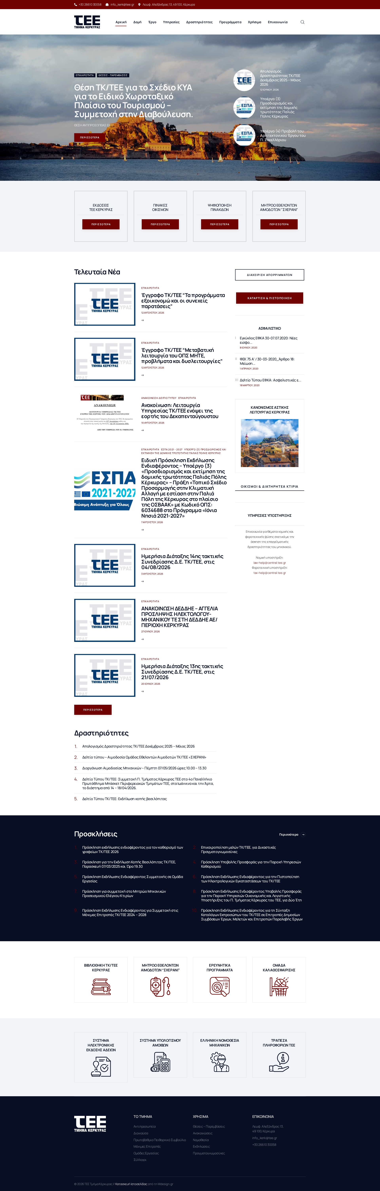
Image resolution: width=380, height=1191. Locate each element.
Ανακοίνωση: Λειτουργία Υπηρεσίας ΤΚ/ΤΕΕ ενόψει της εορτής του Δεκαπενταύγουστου (179, 410)
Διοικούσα (141, 1133)
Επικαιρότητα (85, 75)
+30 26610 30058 (264, 1144)
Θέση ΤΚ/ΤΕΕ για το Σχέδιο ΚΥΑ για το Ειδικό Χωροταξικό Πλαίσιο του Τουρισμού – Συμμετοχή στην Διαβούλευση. (133, 100)
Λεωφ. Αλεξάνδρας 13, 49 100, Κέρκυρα (268, 1128)
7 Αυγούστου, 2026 (152, 522)
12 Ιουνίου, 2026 (269, 89)
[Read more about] (244, 80)
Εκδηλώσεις (201, 1146)
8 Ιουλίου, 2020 (248, 347)
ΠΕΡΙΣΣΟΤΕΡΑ (90, 137)
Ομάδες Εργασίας (146, 1153)
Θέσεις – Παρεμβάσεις (209, 1126)
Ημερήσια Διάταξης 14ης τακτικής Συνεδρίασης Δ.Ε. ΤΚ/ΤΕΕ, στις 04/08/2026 (182, 561)
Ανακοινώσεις (203, 1133)
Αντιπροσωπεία (145, 1126)
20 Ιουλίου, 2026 (150, 683)
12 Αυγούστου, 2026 (152, 312)
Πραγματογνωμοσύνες (209, 1153)
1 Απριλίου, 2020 (249, 368)
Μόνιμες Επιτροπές (147, 1146)
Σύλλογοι (140, 1159)
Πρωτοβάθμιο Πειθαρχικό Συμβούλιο (160, 1140)
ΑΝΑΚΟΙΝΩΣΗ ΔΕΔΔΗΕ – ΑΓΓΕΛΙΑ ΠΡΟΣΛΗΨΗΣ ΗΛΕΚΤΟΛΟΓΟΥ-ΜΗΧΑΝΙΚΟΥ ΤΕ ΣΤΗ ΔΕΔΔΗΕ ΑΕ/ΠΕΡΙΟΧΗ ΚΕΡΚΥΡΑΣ (179, 617)
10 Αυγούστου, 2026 (152, 422)
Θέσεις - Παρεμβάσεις (113, 75)
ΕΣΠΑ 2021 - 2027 (172, 449)
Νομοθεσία (201, 1140)
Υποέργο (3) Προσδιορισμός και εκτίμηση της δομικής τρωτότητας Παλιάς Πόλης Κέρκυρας (183, 451)
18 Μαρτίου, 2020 (250, 385)
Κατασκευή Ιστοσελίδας (131, 1184)
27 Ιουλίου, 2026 (150, 631)
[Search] (302, 22)
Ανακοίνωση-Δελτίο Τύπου (159, 398)
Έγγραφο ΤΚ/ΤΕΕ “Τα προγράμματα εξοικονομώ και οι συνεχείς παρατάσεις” (183, 300)
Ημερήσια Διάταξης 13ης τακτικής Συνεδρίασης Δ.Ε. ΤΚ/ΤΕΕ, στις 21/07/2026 (182, 672)
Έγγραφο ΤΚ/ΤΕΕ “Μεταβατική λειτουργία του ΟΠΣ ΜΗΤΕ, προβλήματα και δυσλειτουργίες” (181, 355)
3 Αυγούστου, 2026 (152, 573)
